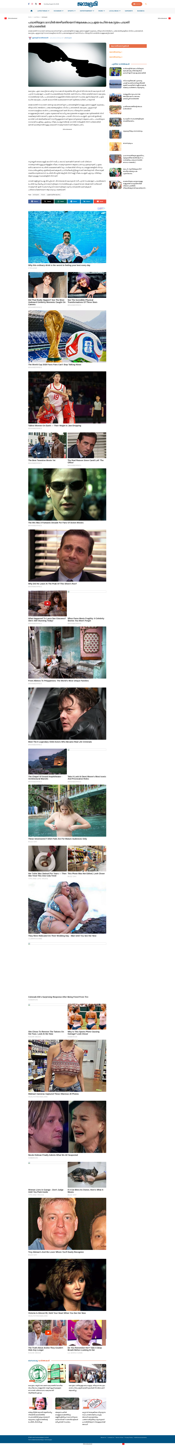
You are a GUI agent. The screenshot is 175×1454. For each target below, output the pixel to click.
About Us (103, 1437)
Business (140, 11)
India (58, 1408)
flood (43, 195)
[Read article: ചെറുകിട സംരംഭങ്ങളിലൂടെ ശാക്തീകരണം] (115, 122)
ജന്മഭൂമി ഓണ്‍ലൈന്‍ (40, 38)
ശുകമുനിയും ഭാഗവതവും (133, 131)
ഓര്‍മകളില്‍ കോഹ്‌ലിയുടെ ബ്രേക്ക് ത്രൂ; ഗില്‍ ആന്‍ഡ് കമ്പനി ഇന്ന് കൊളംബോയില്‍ (134, 70)
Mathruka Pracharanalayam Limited (39, 1437)
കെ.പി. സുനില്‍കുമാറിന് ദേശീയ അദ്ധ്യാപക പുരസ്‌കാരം (132, 171)
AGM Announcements (140, 1437)
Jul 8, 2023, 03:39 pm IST (57, 38)
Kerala (32, 1381)
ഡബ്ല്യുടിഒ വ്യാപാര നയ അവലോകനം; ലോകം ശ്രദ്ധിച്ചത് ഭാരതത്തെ (131, 96)
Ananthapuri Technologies (45, 1440)
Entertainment (86, 11)
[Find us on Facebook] (28, 4)
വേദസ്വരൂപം (128, 143)
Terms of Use (119, 1437)
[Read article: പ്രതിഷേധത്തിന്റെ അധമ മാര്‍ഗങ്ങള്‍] (115, 109)
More (100, 11)
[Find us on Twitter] (36, 4)
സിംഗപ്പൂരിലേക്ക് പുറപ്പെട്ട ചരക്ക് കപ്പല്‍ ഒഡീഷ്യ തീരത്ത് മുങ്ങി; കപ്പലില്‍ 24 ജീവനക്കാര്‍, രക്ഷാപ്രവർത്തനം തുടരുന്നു (134, 84)
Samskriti (129, 11)
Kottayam (44, 17)
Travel (72, 1381)
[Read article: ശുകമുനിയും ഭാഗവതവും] (115, 134)
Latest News (42, 11)
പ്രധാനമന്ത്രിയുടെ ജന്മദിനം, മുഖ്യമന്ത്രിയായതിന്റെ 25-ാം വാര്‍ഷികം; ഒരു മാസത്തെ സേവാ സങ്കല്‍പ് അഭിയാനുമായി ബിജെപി (133, 160)
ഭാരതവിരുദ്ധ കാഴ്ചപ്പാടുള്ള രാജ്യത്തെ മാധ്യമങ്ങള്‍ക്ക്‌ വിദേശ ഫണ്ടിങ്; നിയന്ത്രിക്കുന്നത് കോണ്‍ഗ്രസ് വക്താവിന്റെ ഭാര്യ (134, 186)
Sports (71, 11)
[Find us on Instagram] (32, 4)
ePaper (137, 4)
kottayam (36, 195)
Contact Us (111, 1437)
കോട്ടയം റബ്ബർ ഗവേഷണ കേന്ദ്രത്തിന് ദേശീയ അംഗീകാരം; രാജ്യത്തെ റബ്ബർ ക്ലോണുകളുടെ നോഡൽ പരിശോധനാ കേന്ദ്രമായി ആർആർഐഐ (45, 1389)
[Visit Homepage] (87, 4)
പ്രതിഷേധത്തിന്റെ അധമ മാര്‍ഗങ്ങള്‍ (132, 107)
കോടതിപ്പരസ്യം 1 (115, 52)
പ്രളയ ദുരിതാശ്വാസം (53, 195)
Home (30, 17)
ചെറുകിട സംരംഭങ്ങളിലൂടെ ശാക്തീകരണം (133, 120)
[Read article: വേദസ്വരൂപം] (115, 146)
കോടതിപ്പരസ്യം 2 (115, 57)
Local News (114, 11)
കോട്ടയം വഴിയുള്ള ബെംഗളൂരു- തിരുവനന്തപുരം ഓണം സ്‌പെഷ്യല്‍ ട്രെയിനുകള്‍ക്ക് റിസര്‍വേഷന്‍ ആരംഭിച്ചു (87, 1388)
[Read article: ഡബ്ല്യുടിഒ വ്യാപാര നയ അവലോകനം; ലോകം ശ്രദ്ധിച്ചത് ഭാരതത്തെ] (115, 97)
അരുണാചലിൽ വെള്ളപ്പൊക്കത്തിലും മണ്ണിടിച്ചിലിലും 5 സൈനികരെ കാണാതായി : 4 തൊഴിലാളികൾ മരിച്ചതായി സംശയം (66, 1417)
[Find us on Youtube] (40, 4)
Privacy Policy (129, 1437)
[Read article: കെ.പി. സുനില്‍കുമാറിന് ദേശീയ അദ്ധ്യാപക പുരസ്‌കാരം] (115, 172)
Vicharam (57, 11)
